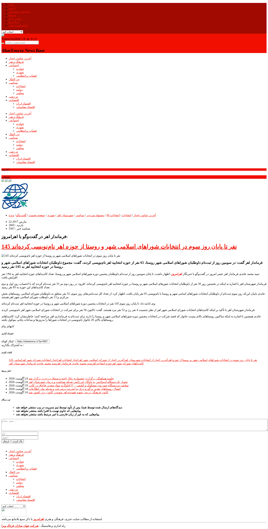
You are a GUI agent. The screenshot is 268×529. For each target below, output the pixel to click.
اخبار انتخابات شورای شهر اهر (40, 360)
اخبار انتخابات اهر (68, 360)
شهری (20, 72)
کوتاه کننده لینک (18, 25)
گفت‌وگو (21, 215)
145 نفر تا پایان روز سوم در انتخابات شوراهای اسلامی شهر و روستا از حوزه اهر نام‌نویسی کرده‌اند (119, 246)
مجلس (20, 93)
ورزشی (13, 96)
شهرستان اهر (65, 215)
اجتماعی (14, 65)
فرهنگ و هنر (16, 61)
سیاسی (13, 82)
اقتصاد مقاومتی (25, 107)
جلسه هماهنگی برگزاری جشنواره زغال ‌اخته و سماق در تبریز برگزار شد (71, 378)
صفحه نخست (37, 215)
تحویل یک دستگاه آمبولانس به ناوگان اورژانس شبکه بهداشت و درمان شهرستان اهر (78, 381)
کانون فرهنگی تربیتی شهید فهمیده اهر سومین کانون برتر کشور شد (68, 392)
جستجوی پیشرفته (19, 11)
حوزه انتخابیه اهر (102, 363)
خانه (11, 4)
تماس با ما (15, 18)
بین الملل (14, 79)
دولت (19, 89)
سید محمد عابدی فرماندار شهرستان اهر (33, 363)
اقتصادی (14, 100)
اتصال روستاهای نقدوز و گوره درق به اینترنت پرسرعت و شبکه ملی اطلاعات (75, 388)
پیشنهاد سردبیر (95, 215)
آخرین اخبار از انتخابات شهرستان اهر (146, 360)
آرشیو (12, 8)
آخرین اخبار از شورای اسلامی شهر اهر (101, 360)
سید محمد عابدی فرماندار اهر (74, 363)
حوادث (20, 68)
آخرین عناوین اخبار (20, 58)
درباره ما (14, 22)
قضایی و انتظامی (26, 75)
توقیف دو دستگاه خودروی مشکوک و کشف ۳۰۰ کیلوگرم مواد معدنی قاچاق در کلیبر (79, 385)
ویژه (11, 215)
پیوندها (12, 15)
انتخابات (21, 86)
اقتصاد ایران (23, 103)
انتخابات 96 (113, 215)
